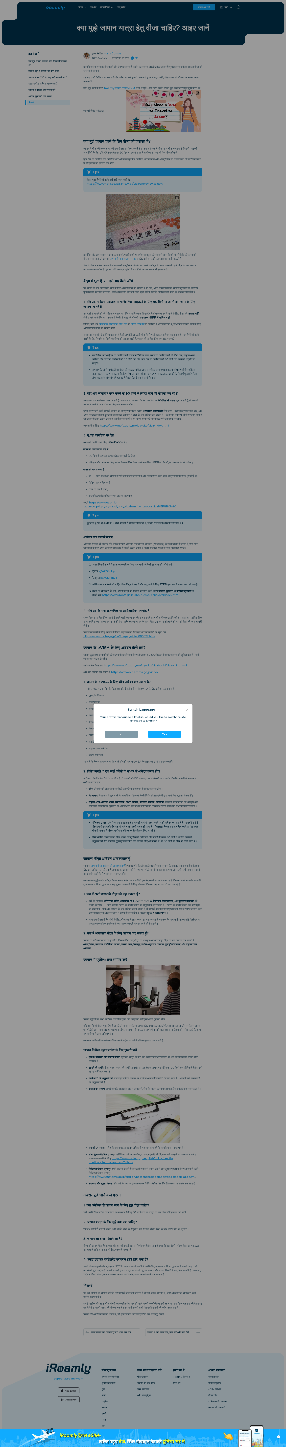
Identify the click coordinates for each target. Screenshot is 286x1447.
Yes (164, 734)
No (121, 734)
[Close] (187, 710)
